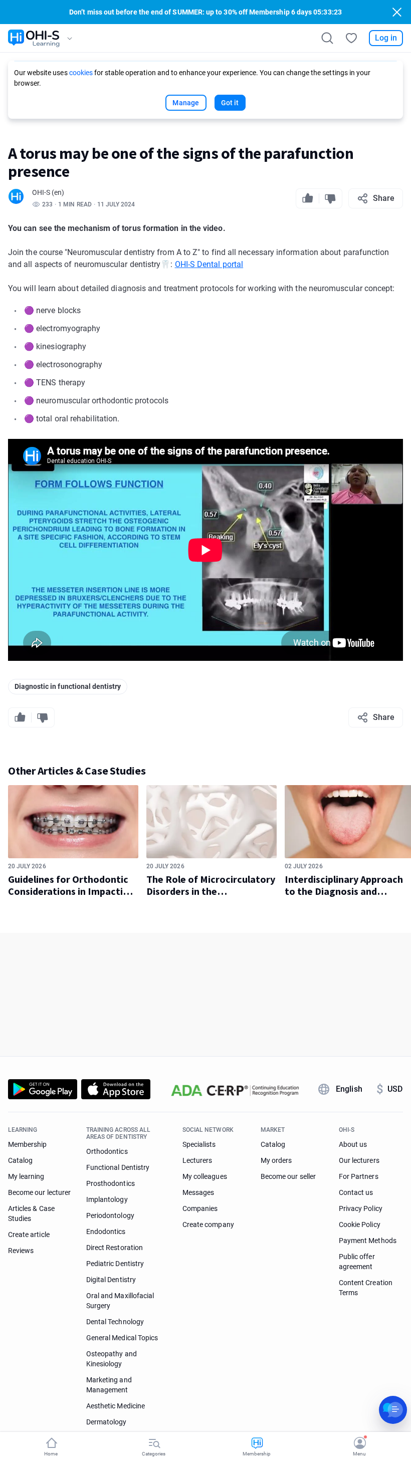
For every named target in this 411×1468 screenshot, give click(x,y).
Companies (200, 1208)
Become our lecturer (39, 1192)
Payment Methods (367, 1241)
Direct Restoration (114, 1248)
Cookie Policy (359, 1224)
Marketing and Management (109, 1385)
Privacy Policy (360, 1208)
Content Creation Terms (365, 1288)
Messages (198, 1192)
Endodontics (106, 1232)
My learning (26, 1176)
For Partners (358, 1176)
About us (353, 1144)
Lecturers (197, 1160)
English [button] (349, 1089)
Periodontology (110, 1215)
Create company (208, 1224)
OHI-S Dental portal (209, 264)
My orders (276, 1160)
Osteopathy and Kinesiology (111, 1359)
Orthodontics (107, 1151)
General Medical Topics (122, 1338)
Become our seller (288, 1176)
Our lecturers (359, 1160)
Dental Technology (115, 1322)
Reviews (21, 1251)
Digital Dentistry (111, 1280)
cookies (81, 73)
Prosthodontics (110, 1183)
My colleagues (204, 1176)
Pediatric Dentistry (115, 1264)
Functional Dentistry (117, 1167)
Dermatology (106, 1422)
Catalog (20, 1160)
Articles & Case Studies (31, 1213)
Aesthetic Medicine (115, 1406)
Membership (27, 1144)
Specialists (199, 1144)
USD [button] (389, 1089)
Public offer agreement (357, 1262)
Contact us (356, 1192)
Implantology (107, 1199)
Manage (185, 103)
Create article (29, 1235)
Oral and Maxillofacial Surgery (120, 1301)
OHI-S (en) (48, 192)
